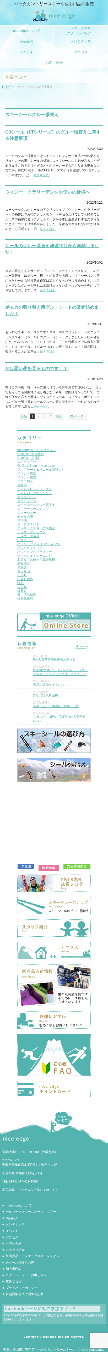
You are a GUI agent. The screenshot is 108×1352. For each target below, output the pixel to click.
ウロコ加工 (25, 481)
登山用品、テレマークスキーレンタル (32, 1256)
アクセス (12, 1237)
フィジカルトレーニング (34, 555)
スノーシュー (26, 512)
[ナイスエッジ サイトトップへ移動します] (54, 21)
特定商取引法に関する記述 (25, 1294)
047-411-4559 (28, 1181)
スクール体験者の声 (20, 1262)
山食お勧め (25, 579)
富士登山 (23, 571)
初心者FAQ (13, 1269)
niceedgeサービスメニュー (36, 450)
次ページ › (77, 416)
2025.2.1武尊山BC (46, 695)
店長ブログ (13, 1281)
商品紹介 (23, 563)
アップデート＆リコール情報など (40, 469)
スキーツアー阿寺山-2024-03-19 (56, 706)
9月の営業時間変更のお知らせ (54, 659)
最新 (23, 416)
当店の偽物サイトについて (52, 684)
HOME (7, 87)
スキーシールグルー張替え (36, 504)
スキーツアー (26, 461)
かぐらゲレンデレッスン (34, 489)
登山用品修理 (26, 594)
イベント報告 (26, 477)
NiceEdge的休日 (29, 457)
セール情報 (25, 516)
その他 (22, 520)
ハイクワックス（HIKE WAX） (39, 543)
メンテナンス (15, 1224)
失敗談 (22, 567)
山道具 (22, 575)
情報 (20, 583)
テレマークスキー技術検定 (36, 528)
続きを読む (41, 175)
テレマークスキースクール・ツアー (31, 1212)
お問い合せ (13, 1243)
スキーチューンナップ (33, 508)
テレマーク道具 (28, 536)
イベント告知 (26, 473)
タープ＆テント (28, 524)
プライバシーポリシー (21, 1288)
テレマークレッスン (31, 532)
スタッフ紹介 (15, 1250)
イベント (12, 1231)
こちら (54, 1190)
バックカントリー (29, 547)
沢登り (22, 590)
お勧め (22, 485)
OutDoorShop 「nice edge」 (37, 465)
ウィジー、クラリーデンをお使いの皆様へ (47, 192)
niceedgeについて (19, 1205)
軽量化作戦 (25, 598)
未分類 (22, 587)
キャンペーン (26, 497)
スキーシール (26, 500)
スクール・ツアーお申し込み (26, 1275)
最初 (59, 416)
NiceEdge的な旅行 (30, 454)
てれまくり (25, 540)
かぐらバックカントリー (34, 493)
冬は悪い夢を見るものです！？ (36, 368)
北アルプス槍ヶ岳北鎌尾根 (36, 559)
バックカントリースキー (34, 551)
